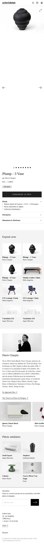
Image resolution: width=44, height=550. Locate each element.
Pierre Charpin (10, 178)
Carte (4, 525)
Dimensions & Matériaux (11, 220)
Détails (4, 201)
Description (6, 215)
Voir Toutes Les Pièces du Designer (14, 398)
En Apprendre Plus (8, 392)
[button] (37, 3)
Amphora (26, 455)
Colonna (5, 476)
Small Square (7, 455)
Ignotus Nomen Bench (10, 423)
